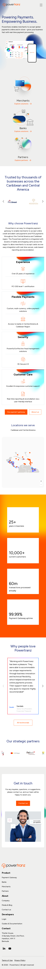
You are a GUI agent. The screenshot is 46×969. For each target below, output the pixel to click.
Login (4, 919)
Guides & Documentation (12, 924)
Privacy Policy (19, 960)
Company (5, 900)
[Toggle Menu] (41, 5)
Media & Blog (7, 905)
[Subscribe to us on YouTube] (10, 948)
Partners (5, 891)
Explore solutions (21, 104)
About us (35, 412)
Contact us (23, 803)
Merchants (6, 886)
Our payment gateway (16, 412)
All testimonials (23, 723)
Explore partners (21, 160)
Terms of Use (7, 960)
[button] (42, 201)
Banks (4, 882)
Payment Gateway (9, 877)
